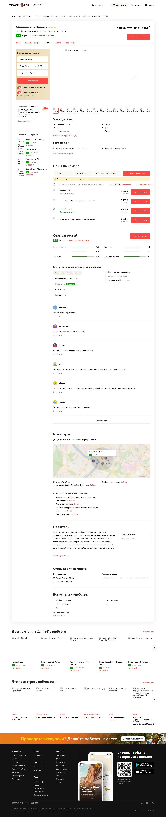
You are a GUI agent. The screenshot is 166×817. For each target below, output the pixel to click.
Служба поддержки (19, 766)
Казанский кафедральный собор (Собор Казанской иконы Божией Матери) (143, 720)
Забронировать (141, 192)
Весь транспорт (62, 769)
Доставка (15, 762)
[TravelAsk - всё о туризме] (19, 5)
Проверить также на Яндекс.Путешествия (27, 94)
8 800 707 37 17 (17, 803)
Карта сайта (16, 772)
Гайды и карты (39, 792)
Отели (58, 782)
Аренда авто (60, 762)
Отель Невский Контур (138, 662)
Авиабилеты (60, 755)
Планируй (38, 777)
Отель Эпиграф (32, 149)
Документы (16, 779)
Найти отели (32, 81)
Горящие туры (39, 782)
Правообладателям (19, 755)
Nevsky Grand (17, 662)
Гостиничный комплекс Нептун (80, 663)
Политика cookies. (72, 811)
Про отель (70, 43)
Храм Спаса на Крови (45, 717)
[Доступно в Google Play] (144, 764)
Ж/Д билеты (60, 772)
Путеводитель (39, 788)
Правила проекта (18, 776)
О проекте (16, 751)
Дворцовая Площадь (93, 717)
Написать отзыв (140, 236)
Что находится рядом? (63, 153)
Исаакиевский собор (69, 717)
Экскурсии (60, 766)
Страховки (60, 779)
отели (37, 5)
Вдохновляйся (40, 762)
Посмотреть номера (139, 37)
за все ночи (126, 184)
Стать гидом (38, 755)
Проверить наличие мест (137, 173)
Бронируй (60, 751)
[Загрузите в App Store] (144, 771)
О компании (16, 759)
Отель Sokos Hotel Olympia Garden (110, 663)
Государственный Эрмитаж (19, 718)
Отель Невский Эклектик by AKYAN (36, 169)
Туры (58, 759)
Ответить (57, 316)
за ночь (117, 184)
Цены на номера (32, 43)
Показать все (148, 631)
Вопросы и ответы (41, 795)
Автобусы (59, 776)
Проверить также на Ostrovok (34, 88)
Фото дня (37, 770)
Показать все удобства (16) (65, 135)
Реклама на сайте (18, 769)
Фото (18, 43)
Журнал (37, 767)
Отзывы (47, 43)
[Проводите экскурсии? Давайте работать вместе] (83, 738)
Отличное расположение (43, 35)
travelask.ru (51, 808)
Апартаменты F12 (32, 159)
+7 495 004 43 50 (31, 803)
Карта (58, 43)
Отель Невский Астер (50, 662)
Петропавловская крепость (116, 718)
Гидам (37, 751)
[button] (101, 421)
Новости (37, 785)
